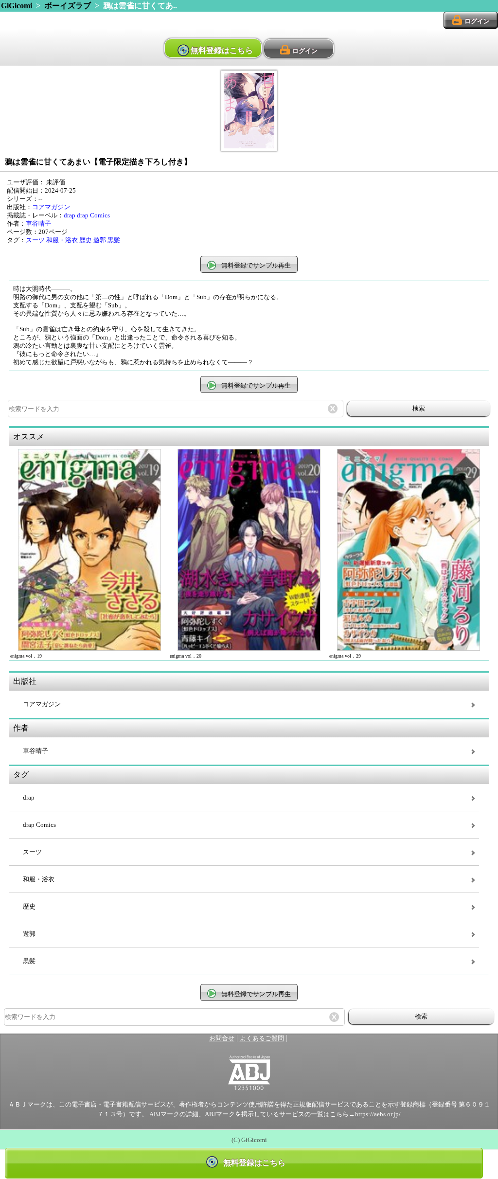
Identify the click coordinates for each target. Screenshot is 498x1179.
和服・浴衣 (62, 240)
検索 (418, 408)
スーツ (35, 240)
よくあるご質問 (262, 1038)
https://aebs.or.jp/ (378, 1114)
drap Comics (93, 215)
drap (69, 215)
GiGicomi (16, 5)
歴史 (85, 240)
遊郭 (99, 240)
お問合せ (221, 1038)
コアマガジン (51, 207)
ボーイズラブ (67, 5)
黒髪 (113, 240)
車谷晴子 (38, 223)
